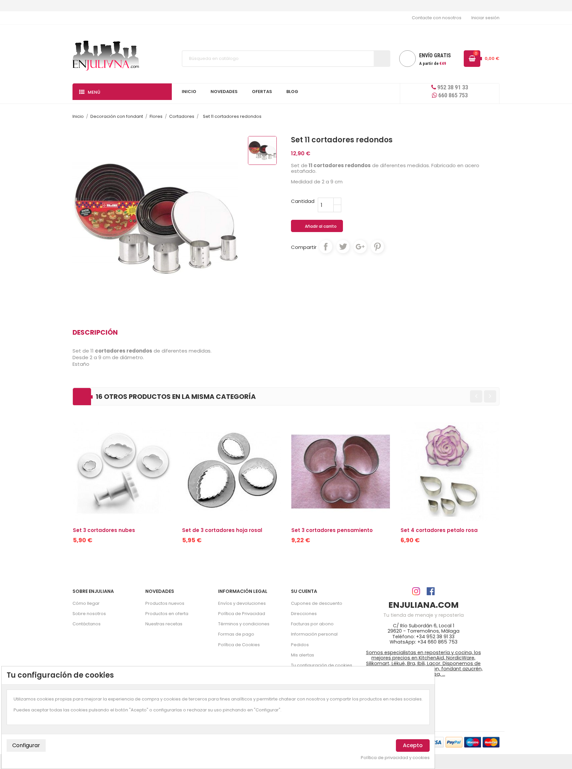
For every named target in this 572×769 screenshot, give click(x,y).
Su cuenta (304, 591)
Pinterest (377, 246)
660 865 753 (452, 95)
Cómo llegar (86, 603)
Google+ (360, 246)
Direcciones (304, 613)
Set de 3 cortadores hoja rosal (222, 530)
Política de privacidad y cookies (395, 757)
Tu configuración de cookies (321, 665)
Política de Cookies (239, 645)
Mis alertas (302, 655)
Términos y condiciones (243, 624)
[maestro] (472, 742)
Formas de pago (236, 634)
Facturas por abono (312, 624)
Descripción (95, 332)
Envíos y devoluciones (242, 603)
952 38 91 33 (452, 87)
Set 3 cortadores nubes (104, 530)
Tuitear (343, 246)
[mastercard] (491, 742)
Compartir (325, 246)
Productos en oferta (166, 613)
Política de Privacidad (241, 613)
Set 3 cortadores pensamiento (332, 530)
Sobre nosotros (89, 613)
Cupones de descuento (316, 603)
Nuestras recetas (163, 624)
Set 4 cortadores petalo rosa (439, 530)
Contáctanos (86, 624)
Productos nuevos (164, 603)
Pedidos (300, 645)
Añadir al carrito (317, 226)
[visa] (435, 742)
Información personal (314, 634)
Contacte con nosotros (436, 18)
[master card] (454, 742)
